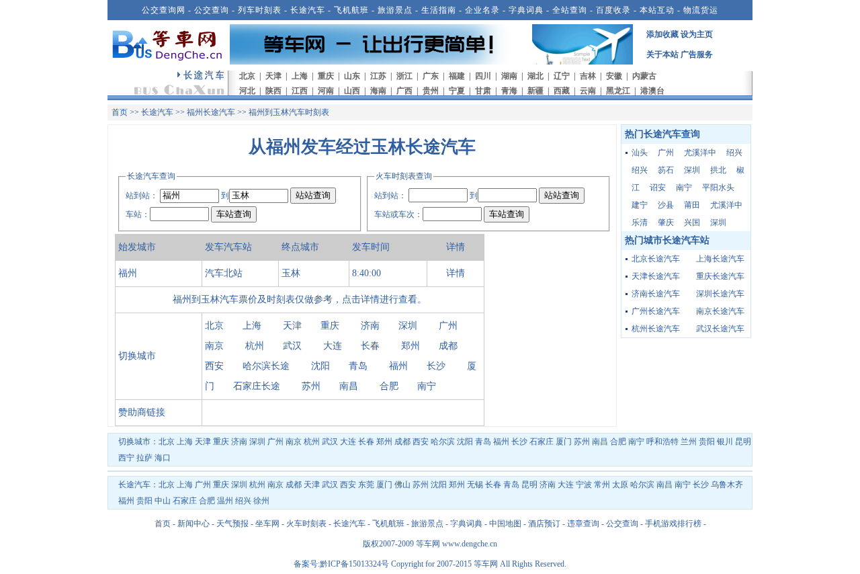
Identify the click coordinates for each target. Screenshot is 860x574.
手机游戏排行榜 (673, 523)
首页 (120, 112)
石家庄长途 (256, 386)
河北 (247, 90)
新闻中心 (193, 523)
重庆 (326, 76)
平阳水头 (718, 187)
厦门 (564, 441)
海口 (163, 457)
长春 (370, 346)
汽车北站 (224, 273)
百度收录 (613, 10)
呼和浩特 (662, 441)
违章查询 (583, 523)
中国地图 (505, 523)
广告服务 (697, 54)
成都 (448, 346)
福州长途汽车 (211, 112)
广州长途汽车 (656, 311)
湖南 (509, 76)
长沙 (436, 366)
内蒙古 (644, 76)
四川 (483, 76)
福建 (457, 76)
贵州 (431, 90)
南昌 (348, 386)
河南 (326, 90)
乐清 (640, 222)
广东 (431, 76)
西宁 (126, 457)
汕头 (640, 152)
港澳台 (652, 90)
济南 (370, 326)
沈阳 (320, 366)
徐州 (261, 500)
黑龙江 (618, 90)
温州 (225, 500)
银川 (725, 441)
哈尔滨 (443, 441)
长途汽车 (307, 10)
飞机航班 (351, 10)
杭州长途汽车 (656, 328)
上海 (300, 76)
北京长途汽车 (656, 258)
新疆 (535, 90)
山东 (352, 76)
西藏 (562, 90)
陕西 (273, 90)
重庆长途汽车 (720, 276)
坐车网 (267, 523)
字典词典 (526, 10)
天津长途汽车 (656, 276)
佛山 (402, 484)
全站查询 (569, 10)
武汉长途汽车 (720, 328)
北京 (247, 76)
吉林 (588, 76)
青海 (509, 90)
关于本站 (662, 54)
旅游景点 (395, 10)
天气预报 (232, 523)
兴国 (692, 222)
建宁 (640, 205)
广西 (404, 90)
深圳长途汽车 (720, 293)
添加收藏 (662, 34)
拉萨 (144, 457)
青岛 (358, 366)
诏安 (658, 187)
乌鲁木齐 (727, 484)
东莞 (366, 484)
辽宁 (562, 76)
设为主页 (697, 34)
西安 (214, 366)
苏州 (311, 386)
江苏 (378, 76)
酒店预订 (544, 523)
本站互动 (657, 10)
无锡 (475, 484)
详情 (455, 273)
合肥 (389, 386)
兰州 (689, 441)
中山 (163, 500)
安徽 (614, 76)
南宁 (426, 386)
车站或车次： (398, 214)
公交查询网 (163, 10)
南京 (214, 346)
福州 (398, 366)
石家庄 (541, 441)
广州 (448, 326)
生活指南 (438, 10)
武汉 (292, 346)
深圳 (407, 326)
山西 (352, 90)
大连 (332, 346)
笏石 (666, 170)
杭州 (254, 346)
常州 (602, 484)
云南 (588, 90)
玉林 (291, 273)
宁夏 (457, 90)
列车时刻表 (260, 10)
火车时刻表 (306, 523)
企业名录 (482, 10)
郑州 (410, 346)
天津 (273, 76)
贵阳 (707, 441)
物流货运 (700, 10)
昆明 (743, 441)
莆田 (692, 205)
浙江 (404, 76)
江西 (300, 90)
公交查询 (211, 10)
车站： (138, 214)
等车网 (428, 543)
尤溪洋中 (700, 152)
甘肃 (483, 90)
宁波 (584, 484)
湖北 (535, 76)
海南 (378, 90)
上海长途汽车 (720, 258)
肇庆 (666, 222)
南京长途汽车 (720, 311)
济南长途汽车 (656, 293)
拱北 (718, 170)
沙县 (666, 205)
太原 (620, 484)
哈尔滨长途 (266, 366)
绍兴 (734, 152)
